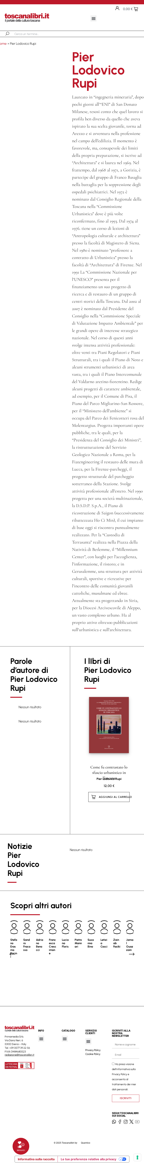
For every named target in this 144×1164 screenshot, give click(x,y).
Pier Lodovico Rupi (109, 779)
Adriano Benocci (39, 945)
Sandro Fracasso (26, 945)
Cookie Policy (92, 1054)
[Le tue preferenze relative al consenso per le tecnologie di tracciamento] (137, 1157)
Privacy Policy (92, 1050)
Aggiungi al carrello (114, 797)
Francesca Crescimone (52, 946)
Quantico (85, 1143)
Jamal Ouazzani (129, 945)
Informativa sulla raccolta (36, 1159)
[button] (93, 18)
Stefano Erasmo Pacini (13, 948)
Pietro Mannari (78, 943)
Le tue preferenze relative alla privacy (88, 1159)
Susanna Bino (91, 943)
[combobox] (34, 34)
